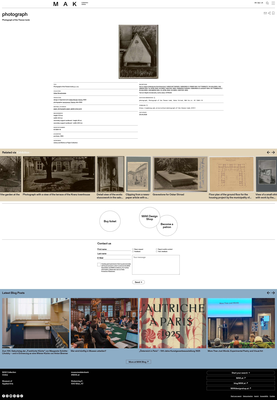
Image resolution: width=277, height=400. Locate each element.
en (259, 3)
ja (262, 3)
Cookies (272, 396)
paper (55, 109)
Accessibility (264, 396)
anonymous (66, 102)
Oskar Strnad (73, 100)
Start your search (240, 372)
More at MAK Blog (137, 361)
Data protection (248, 396)
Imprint (256, 396)
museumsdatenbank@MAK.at (80, 373)
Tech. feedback (162, 251)
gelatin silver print (76, 109)
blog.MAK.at (240, 383)
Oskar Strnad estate (60, 93)
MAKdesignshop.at (240, 388)
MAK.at (239, 377)
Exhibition (23, 152)
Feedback (137, 251)
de (256, 3)
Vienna (80, 100)
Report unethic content (165, 249)
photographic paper (64, 109)
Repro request (138, 249)
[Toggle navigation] (273, 3)
